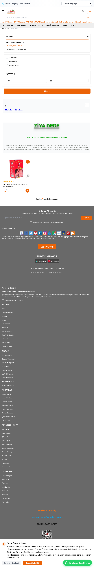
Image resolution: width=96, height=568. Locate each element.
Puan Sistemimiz (7, 409)
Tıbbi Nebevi (6, 433)
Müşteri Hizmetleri (8, 385)
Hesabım (5, 494)
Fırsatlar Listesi (7, 402)
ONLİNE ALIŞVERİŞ (47, 510)
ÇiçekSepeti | (51, 272)
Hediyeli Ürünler (7, 405)
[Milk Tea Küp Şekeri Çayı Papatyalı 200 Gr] (16, 169)
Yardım (64, 25)
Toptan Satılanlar (7, 413)
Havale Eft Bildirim (8, 381)
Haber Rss (5, 463)
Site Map (5, 459)
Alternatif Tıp (6, 455)
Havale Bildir (6, 498)
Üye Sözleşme (7, 476)
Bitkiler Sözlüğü (7, 452)
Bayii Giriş (5, 491)
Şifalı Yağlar (6, 440)
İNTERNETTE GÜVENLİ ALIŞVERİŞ (47, 517)
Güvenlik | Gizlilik (36, 25)
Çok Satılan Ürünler (8, 417)
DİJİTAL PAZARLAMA (47, 524)
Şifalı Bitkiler (6, 437)
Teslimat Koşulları (8, 363)
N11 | (32, 272)
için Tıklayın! (18, 291)
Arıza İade (5, 502)
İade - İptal (5, 366)
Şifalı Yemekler (7, 444)
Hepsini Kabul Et (32, 563)
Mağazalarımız (7, 331)
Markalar (9, 110)
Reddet (10, 555)
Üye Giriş (5, 483)
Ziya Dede (19, 110)
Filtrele (47, 91)
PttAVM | (60, 272)
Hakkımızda (8, 25)
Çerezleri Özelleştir (11, 563)
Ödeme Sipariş (7, 355)
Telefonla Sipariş (7, 335)
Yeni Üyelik (5, 479)
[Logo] (18, 11)
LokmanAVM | (40, 272)
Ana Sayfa (5, 28)
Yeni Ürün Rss (6, 467)
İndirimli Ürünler (7, 398)
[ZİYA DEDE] (87, 105)
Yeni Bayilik (6, 487)
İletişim (73, 25)
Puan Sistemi (21, 25)
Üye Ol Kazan (6, 394)
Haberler (5, 339)
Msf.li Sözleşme (7, 374)
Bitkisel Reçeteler (8, 448)
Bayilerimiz (5, 327)
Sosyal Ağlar (6, 342)
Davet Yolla (6, 420)
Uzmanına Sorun (7, 312)
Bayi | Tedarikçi (52, 25)
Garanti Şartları (7, 370)
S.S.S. (4, 309)
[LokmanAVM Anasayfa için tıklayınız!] (14, 105)
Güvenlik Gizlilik (7, 378)
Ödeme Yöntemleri (8, 359)
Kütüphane (5, 429)
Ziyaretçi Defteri (7, 346)
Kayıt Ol (86, 218)
